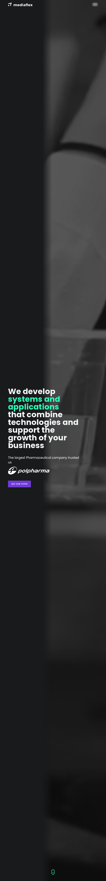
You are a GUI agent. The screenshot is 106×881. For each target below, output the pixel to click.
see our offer (19, 483)
